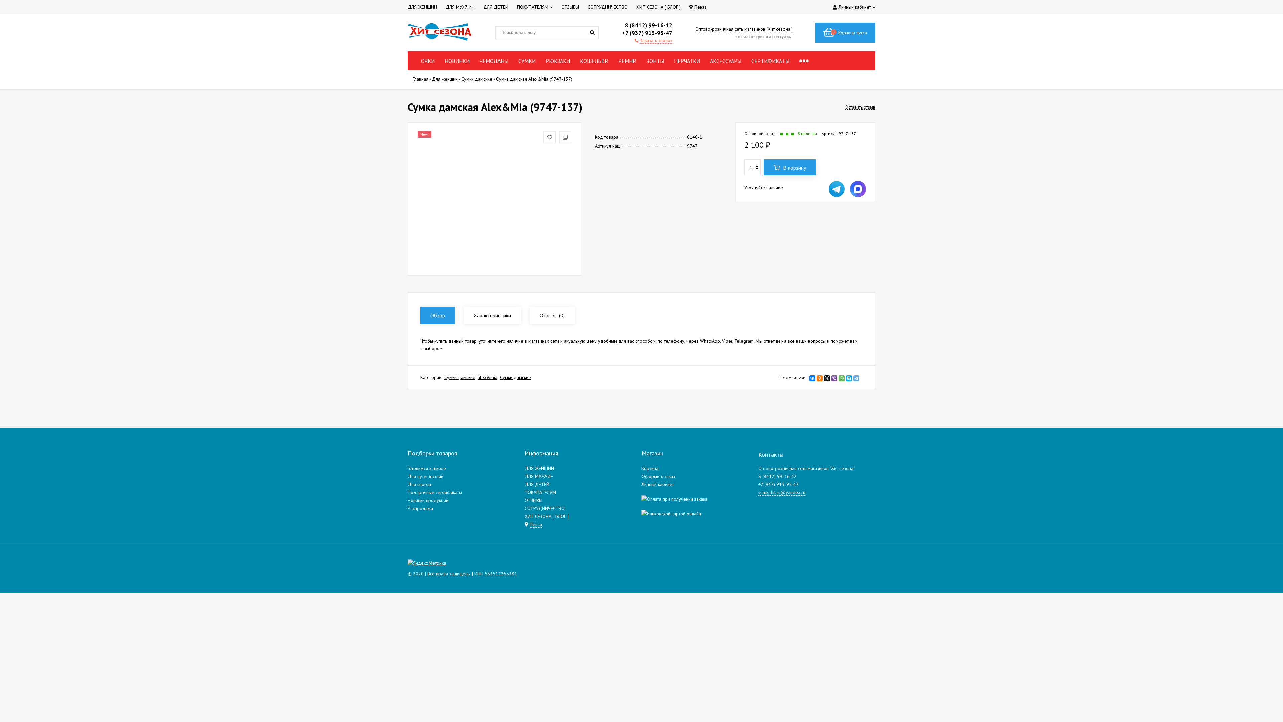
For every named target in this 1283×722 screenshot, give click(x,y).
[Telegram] (856, 378)
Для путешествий (425, 476)
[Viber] (834, 378)
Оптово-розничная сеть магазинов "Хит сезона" (743, 29)
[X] (827, 378)
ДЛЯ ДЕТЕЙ (537, 484)
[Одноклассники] (820, 378)
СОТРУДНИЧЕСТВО (545, 508)
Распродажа (420, 508)
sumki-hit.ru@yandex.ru (781, 492)
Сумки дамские (459, 377)
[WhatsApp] (842, 378)
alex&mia (487, 377)
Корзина (650, 468)
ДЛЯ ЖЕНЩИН (539, 468)
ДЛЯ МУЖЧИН (539, 476)
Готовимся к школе (427, 468)
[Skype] (849, 378)
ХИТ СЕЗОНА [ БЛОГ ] (547, 516)
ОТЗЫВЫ (533, 500)
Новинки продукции (428, 500)
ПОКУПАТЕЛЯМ (540, 492)
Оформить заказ (658, 476)
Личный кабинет (658, 484)
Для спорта (419, 484)
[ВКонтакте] (812, 378)
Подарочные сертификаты (435, 492)
